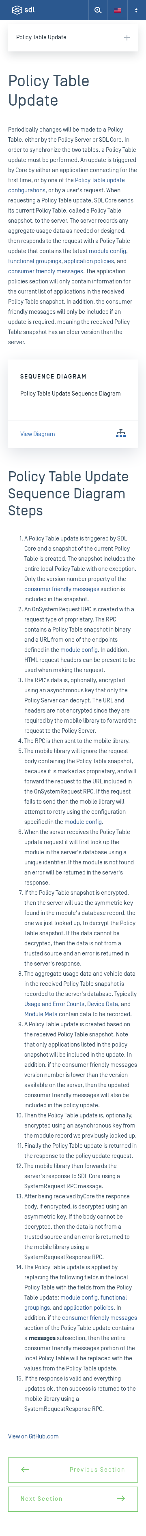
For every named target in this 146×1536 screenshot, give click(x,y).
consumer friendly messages (45, 271)
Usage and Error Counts (54, 1004)
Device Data (102, 1004)
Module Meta (41, 1014)
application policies (89, 261)
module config (107, 251)
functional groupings (34, 261)
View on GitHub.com (33, 1436)
